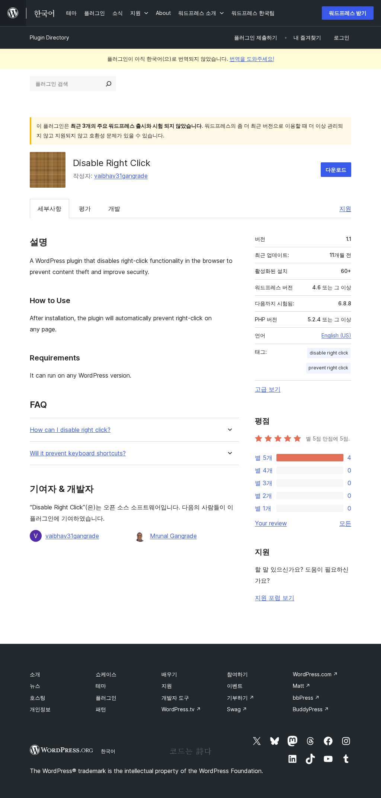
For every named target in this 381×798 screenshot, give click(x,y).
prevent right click (328, 368)
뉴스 (35, 686)
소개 (35, 674)
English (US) (336, 335)
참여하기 (237, 674)
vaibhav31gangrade (121, 175)
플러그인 (106, 697)
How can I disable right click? (70, 429)
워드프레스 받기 (347, 13)
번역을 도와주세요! (252, 58)
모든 (345, 523)
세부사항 (49, 208)
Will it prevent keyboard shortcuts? (78, 453)
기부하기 (240, 697)
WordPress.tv (181, 709)
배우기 (169, 674)
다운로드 (336, 169)
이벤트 (235, 686)
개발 (114, 208)
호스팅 (37, 697)
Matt (301, 686)
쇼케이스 (106, 674)
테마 (101, 686)
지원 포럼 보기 (274, 597)
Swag (237, 709)
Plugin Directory (49, 37)
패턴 (101, 709)
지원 (345, 208)
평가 (85, 208)
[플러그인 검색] (108, 83)
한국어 (108, 751)
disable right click (329, 353)
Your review (271, 523)
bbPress (306, 697)
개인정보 (40, 709)
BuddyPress (311, 709)
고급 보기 (268, 389)
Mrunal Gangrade (173, 536)
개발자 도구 (175, 697)
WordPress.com (315, 674)
